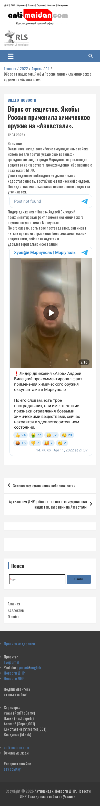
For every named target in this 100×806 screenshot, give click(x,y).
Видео (13, 100)
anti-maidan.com (16, 747)
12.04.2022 (15, 134)
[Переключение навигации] (10, 56)
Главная (14, 603)
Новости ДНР (14, 673)
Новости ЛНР (14, 678)
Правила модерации (19, 643)
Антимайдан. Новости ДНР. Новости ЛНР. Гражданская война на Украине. (55, 793)
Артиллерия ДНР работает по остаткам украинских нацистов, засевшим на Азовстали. (48, 504)
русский (23, 667)
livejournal (11, 662)
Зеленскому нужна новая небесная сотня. (44, 485)
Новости (28, 100)
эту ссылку (12, 769)
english (35, 667)
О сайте (13, 616)
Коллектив (16, 610)
